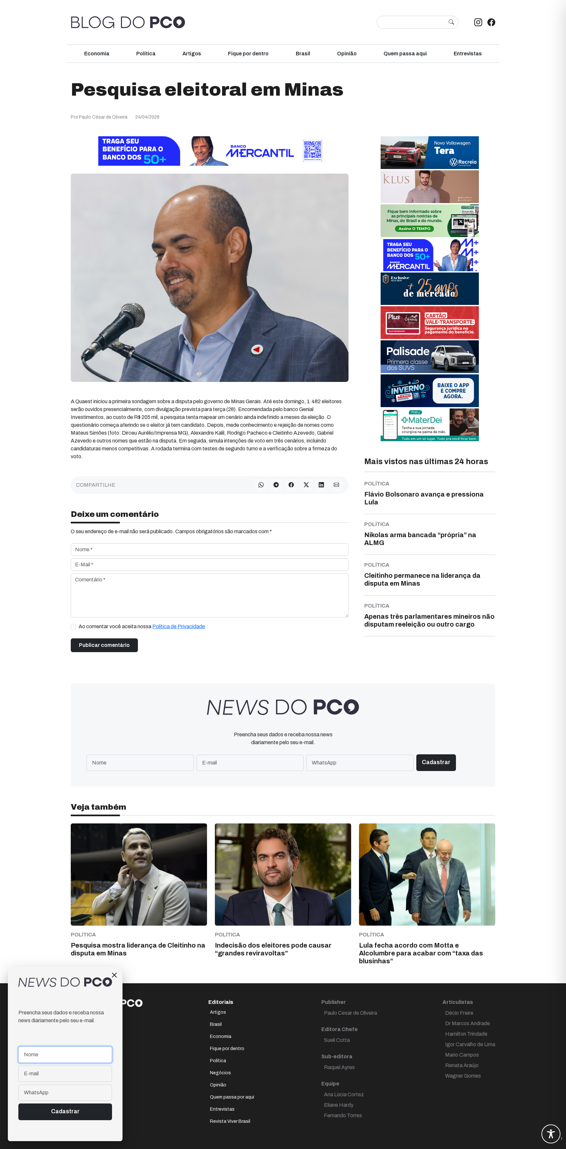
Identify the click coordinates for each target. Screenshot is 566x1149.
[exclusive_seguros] (430, 288)
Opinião (347, 53)
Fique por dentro (248, 53)
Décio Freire (459, 1013)
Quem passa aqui (405, 53)
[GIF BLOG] (430, 322)
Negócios (220, 1072)
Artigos (191, 53)
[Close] (114, 975)
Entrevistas (468, 53)
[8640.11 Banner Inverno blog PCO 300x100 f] (430, 390)
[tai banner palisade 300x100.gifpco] (430, 356)
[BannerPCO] (430, 186)
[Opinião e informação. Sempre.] (128, 22)
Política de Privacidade (178, 626)
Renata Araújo (462, 1065)
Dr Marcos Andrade (467, 1023)
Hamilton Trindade (466, 1034)
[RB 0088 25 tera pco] (430, 152)
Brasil (303, 53)
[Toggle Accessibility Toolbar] (551, 1134)
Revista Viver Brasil (230, 1121)
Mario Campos (462, 1055)
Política (146, 53)
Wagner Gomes (463, 1076)
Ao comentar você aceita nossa (142, 626)
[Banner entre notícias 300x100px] (430, 254)
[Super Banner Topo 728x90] (209, 150)
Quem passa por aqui (232, 1097)
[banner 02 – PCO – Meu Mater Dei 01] (430, 424)
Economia (96, 53)
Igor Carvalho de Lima (470, 1044)
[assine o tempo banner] (430, 220)
